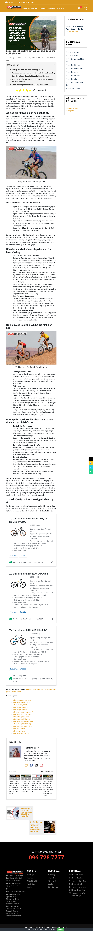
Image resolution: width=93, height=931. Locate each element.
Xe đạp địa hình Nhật (76, 68)
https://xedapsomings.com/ (23, 712)
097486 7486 (15, 886)
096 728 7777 (73, 31)
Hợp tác (30, 878)
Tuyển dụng (31, 884)
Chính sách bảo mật (76, 875)
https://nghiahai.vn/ (20, 709)
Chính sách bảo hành (76, 878)
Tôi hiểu (60, 929)
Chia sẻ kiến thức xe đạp (14, 779)
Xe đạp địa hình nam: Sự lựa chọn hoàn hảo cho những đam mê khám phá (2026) (14, 788)
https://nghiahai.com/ (20, 707)
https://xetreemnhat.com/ (22, 714)
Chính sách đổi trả (75, 884)
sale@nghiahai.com (27, 2)
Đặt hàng (51, 875)
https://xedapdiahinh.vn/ (21, 719)
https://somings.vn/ (20, 705)
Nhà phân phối (32, 881)
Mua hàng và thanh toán (78, 881)
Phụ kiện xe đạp (74, 88)
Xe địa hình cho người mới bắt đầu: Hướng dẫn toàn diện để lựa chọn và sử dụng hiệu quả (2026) (48, 789)
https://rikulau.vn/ (19, 728)
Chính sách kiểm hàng (77, 890)
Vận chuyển (52, 881)
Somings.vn (10, 901)
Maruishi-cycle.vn (12, 899)
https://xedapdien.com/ (21, 717)
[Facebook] (31, 765)
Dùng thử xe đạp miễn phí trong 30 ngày (77, 894)
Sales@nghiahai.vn (18, 891)
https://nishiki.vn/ (19, 731)
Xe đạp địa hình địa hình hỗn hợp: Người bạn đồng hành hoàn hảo (37, 787)
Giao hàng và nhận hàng (77, 887)
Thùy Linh (31, 58)
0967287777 (11, 2)
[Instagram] (36, 765)
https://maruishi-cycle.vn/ (22, 700)
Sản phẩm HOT (74, 55)
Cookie (40, 929)
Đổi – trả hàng (53, 887)
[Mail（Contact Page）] (26, 765)
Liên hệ (29, 887)
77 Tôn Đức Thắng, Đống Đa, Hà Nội (14, 878)
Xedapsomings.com (13, 906)
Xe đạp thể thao (74, 65)
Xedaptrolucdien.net (13, 916)
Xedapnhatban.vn (12, 904)
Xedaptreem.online (13, 908)
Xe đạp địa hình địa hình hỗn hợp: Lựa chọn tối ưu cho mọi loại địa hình (25, 787)
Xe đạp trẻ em (73, 79)
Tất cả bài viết (48, 771)
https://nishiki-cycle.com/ (22, 733)
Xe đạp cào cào (74, 72)
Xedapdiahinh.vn (12, 913)
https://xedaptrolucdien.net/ (23, 721)
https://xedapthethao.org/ (22, 724)
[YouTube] (41, 765)
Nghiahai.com (11, 897)
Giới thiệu (30, 875)
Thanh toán (52, 878)
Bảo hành (51, 884)
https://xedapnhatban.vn (21, 702)
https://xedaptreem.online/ (22, 726)
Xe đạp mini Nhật (75, 75)
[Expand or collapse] (54, 65)
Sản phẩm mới (74, 52)
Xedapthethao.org (12, 911)
